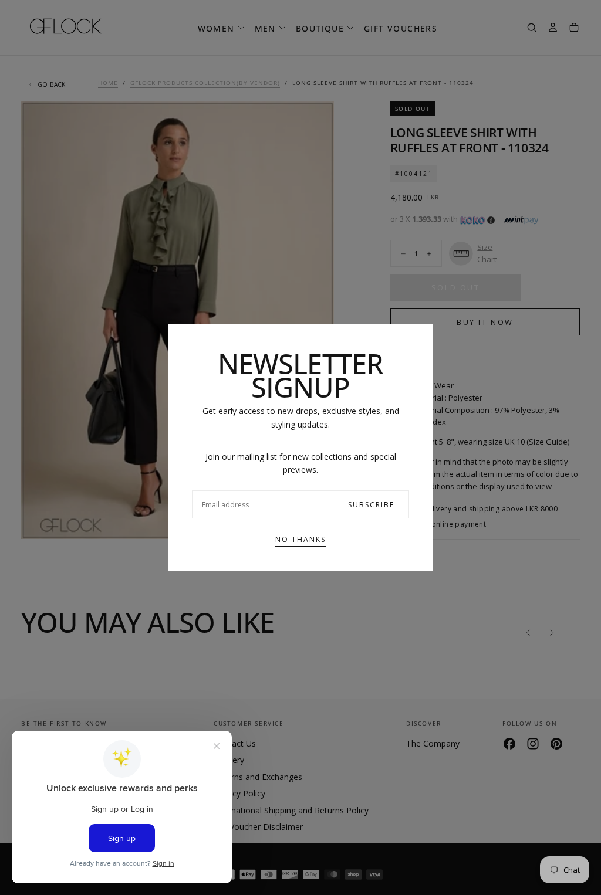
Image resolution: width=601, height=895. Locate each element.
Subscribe (371, 505)
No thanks (300, 539)
